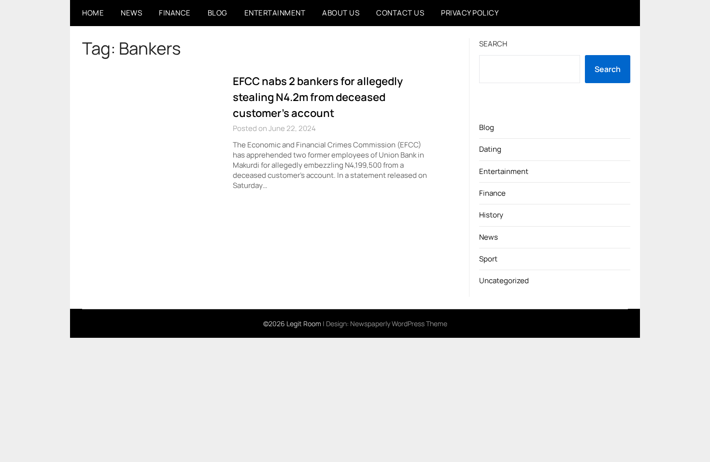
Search (493, 44)
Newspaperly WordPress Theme (398, 323)
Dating (490, 149)
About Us (340, 13)
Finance (175, 13)
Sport (488, 259)
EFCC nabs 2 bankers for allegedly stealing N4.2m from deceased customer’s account (318, 97)
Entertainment (275, 13)
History (491, 215)
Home (93, 13)
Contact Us (400, 13)
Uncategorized (504, 280)
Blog (217, 13)
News (131, 13)
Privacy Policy (469, 13)
